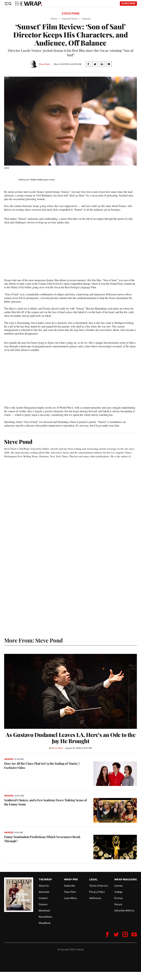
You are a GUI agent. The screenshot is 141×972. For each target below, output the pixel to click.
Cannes (118, 885)
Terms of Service (98, 885)
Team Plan (70, 891)
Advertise (44, 891)
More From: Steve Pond (33, 640)
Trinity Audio (36, 179)
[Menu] (8, 4)
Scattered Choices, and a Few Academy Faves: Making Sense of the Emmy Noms (45, 802)
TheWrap (45, 879)
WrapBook (45, 922)
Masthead (44, 910)
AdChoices (95, 898)
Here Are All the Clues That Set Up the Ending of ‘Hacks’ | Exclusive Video (41, 765)
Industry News (70, 18)
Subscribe (128, 3)
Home (54, 18)
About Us (44, 885)
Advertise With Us (124, 910)
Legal (93, 879)
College (118, 891)
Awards (86, 18)
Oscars (118, 904)
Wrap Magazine (125, 879)
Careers (43, 904)
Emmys (118, 898)
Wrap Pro (71, 879)
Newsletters (45, 916)
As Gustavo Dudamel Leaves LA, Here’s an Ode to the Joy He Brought (70, 738)
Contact (43, 898)
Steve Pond (44, 64)
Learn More (70, 898)
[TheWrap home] (28, 4)
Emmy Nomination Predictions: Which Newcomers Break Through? (42, 839)
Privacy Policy (97, 891)
